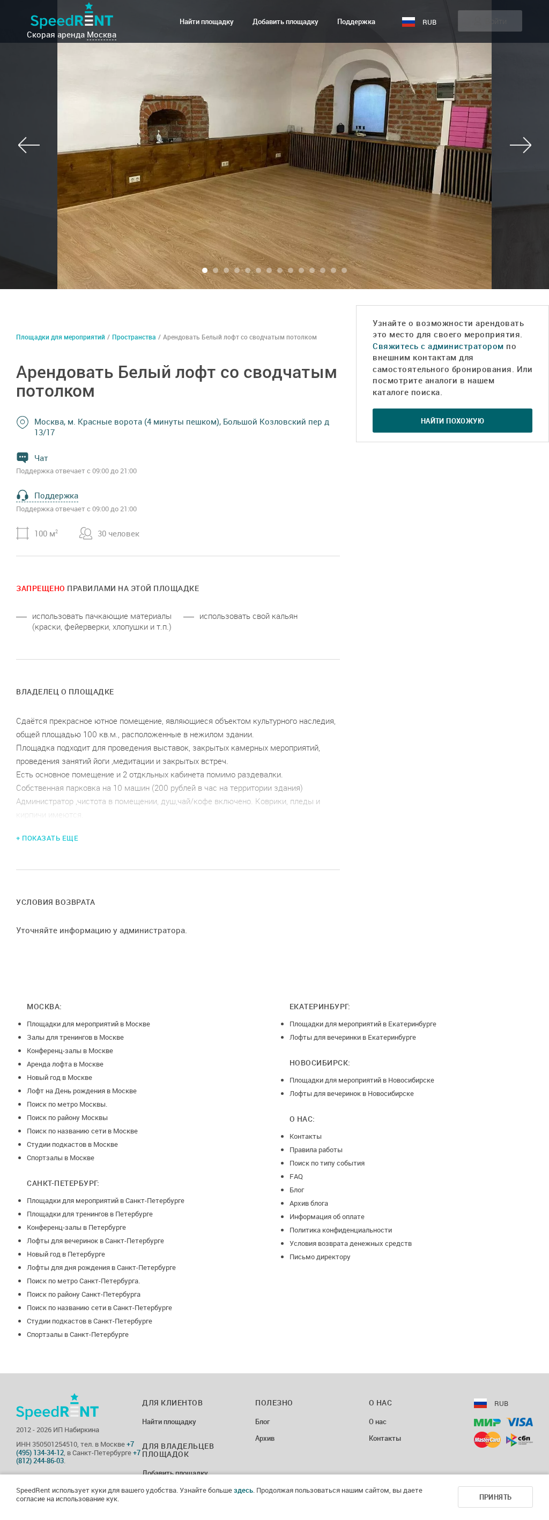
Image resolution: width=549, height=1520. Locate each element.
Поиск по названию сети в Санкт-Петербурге (99, 1307)
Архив (264, 1438)
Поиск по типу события (327, 1163)
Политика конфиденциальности (341, 1230)
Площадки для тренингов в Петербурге (90, 1214)
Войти (496, 21)
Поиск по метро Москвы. (67, 1104)
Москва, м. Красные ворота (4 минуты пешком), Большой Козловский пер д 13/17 (181, 426)
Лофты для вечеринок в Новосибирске (352, 1093)
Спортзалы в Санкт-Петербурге (78, 1334)
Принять (495, 1497)
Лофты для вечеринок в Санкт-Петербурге (95, 1240)
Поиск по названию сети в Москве (82, 1131)
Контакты (306, 1136)
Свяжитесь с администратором (438, 346)
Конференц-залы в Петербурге (76, 1227)
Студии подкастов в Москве (72, 1144)
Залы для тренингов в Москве (75, 1037)
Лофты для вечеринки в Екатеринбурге (353, 1037)
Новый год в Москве (59, 1077)
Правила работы (316, 1149)
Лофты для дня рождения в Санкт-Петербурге (101, 1267)
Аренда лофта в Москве (65, 1064)
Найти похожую (452, 421)
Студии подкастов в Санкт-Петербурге (89, 1321)
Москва (101, 34)
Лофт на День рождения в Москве (82, 1090)
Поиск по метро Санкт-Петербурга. (83, 1280)
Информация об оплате (327, 1216)
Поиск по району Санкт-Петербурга (83, 1294)
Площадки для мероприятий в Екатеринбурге (363, 1024)
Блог (297, 1189)
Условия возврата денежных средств (351, 1243)
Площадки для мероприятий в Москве (88, 1024)
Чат (41, 457)
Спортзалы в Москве (60, 1157)
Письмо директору (320, 1256)
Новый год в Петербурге (66, 1254)
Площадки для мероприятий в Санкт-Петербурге (105, 1200)
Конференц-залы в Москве (70, 1050)
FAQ (296, 1176)
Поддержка (356, 21)
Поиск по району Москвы (67, 1117)
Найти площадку (207, 21)
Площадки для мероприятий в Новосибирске (362, 1080)
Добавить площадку (285, 21)
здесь (243, 1490)
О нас (378, 1422)
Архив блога (309, 1203)
